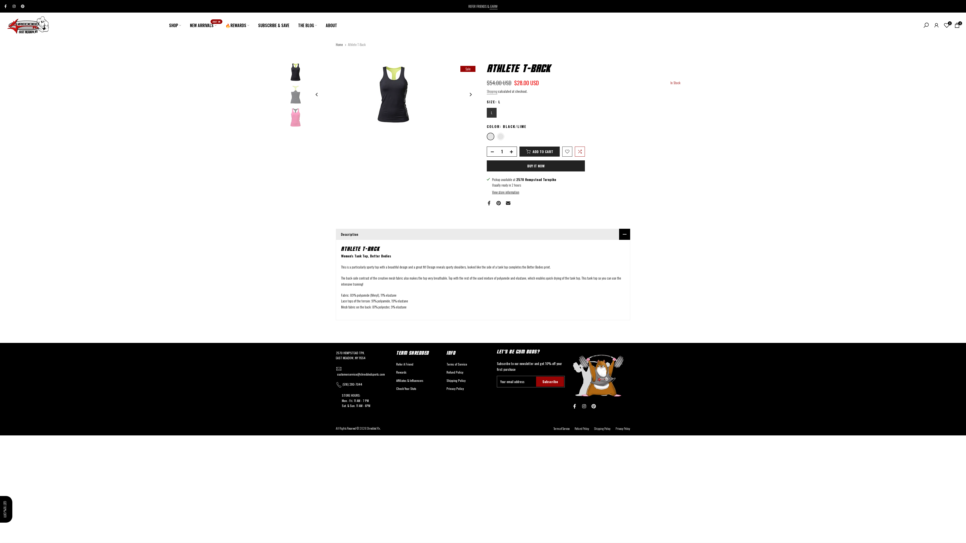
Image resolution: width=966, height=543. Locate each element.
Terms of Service (457, 364)
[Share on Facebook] (489, 203)
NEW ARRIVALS (205, 25)
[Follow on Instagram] (14, 6)
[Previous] (317, 94)
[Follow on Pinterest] (22, 6)
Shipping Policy (456, 380)
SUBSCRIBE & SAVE (273, 25)
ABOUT (331, 25)
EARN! (494, 6)
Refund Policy (455, 372)
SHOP (173, 25)
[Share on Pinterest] (498, 203)
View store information (505, 192)
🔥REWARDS (235, 25)
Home (339, 44)
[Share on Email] (508, 203)
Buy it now (536, 165)
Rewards (401, 372)
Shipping (492, 91)
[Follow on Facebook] (5, 6)
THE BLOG (306, 25)
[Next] (470, 94)
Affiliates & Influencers (409, 380)
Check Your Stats (406, 388)
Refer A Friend (404, 364)
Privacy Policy (455, 388)
